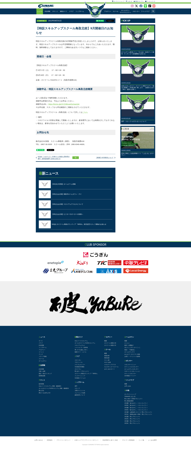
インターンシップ (80, 375)
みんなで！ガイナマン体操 (132, 354)
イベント (41, 352)
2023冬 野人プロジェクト (132, 423)
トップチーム (80, 11)
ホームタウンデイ (129, 352)
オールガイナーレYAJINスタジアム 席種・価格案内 (54, 388)
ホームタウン (43, 361)
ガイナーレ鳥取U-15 (110, 345)
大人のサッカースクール (111, 367)
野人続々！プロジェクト (82, 371)
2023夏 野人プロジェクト (132, 421)
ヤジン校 (106, 360)
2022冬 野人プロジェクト (132, 419)
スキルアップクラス (110, 364)
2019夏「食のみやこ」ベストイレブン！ (136, 403)
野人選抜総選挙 (129, 401)
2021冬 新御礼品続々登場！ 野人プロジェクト (138, 414)
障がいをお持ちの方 (44, 393)
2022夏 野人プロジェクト (132, 416)
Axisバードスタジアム (81, 341)
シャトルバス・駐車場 (81, 347)
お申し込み (127, 386)
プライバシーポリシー (63, 440)
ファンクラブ (145, 11)
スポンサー (136, 11)
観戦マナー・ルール (80, 352)
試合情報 (47, 11)
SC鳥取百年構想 (79, 367)
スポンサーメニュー (130, 364)
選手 (76, 386)
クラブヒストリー (80, 364)
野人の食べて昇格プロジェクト (133, 398)
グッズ (41, 354)
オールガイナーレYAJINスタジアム (85, 343)
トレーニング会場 (80, 393)
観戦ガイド (63, 11)
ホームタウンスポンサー (131, 369)
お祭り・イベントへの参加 (132, 356)
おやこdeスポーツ (109, 369)
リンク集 (141, 440)
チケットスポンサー (130, 373)
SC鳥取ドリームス (80, 378)
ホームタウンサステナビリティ (125, 11)
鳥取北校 (106, 358)
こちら (85, 112)
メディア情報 (43, 356)
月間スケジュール (80, 390)
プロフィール (78, 362)
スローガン (78, 360)
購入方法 (41, 390)
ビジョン (127, 343)
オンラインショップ (130, 394)
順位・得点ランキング (45, 373)
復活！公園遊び (129, 345)
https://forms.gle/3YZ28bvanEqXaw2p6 (63, 104)
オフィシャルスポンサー (131, 367)
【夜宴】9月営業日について (104, 157)
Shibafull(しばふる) (129, 396)
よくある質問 (152, 440)
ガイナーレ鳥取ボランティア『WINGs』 (86, 373)
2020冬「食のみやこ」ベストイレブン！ (136, 410)
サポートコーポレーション (132, 371)
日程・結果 (42, 371)
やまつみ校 (107, 362)
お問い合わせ (38, 440)
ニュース (39, 11)
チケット (55, 11)
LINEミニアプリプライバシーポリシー (86, 440)
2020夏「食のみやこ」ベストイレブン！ (136, 407)
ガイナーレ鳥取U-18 (110, 343)
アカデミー (107, 11)
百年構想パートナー (130, 375)
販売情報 (41, 384)
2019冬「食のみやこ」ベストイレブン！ (136, 405)
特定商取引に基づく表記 (110, 440)
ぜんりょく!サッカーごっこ (132, 347)
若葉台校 (106, 355)
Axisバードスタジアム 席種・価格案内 (50, 386)
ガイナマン (78, 369)
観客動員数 (42, 375)
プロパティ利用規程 (128, 440)
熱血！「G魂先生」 (130, 350)
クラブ (71, 11)
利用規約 (49, 440)
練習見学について (80, 395)
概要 (105, 341)
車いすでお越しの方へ (81, 350)
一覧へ (76, 157)
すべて (41, 341)
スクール (115, 11)
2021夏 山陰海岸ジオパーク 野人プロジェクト (138, 412)
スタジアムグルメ (80, 345)
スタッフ (77, 388)
